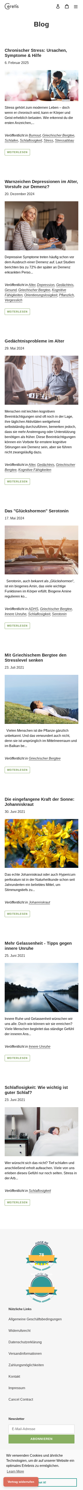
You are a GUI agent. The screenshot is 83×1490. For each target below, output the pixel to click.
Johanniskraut (39, 902)
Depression (45, 285)
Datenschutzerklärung (25, 1342)
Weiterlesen (17, 152)
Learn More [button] (15, 1471)
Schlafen (11, 140)
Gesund (11, 290)
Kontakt (14, 1376)
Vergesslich (13, 300)
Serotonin (59, 614)
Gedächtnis (64, 285)
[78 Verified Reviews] (41, 1304)
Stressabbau (64, 140)
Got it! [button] (41, 1482)
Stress (48, 140)
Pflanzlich (66, 295)
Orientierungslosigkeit (40, 295)
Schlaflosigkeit (31, 140)
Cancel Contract (21, 1399)
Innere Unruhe (15, 614)
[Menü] (75, 6)
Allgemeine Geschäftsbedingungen (35, 1319)
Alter (32, 285)
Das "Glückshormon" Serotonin (37, 511)
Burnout (35, 135)
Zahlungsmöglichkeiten (26, 1365)
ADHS (33, 609)
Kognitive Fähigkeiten (34, 470)
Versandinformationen (25, 1353)
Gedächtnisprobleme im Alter (34, 341)
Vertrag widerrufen (21, 1481)
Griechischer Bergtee (58, 135)
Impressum (17, 1388)
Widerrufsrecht (19, 1330)
